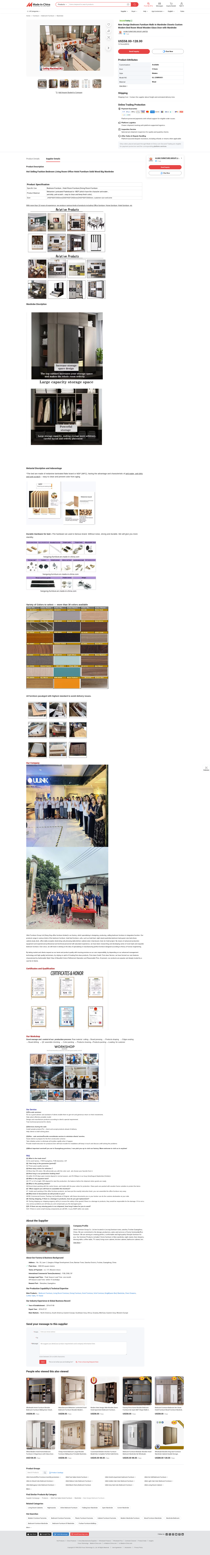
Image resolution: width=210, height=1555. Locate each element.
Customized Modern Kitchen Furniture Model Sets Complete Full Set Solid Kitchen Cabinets (105, 1454)
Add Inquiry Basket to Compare (70, 92)
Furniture (36, 16)
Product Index (142, 1541)
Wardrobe (60, 16)
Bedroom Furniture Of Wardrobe (63, 1523)
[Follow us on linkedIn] (182, 1534)
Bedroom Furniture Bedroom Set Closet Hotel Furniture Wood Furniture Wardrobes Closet (169, 1409)
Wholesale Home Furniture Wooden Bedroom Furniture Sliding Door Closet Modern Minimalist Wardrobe (39, 1409)
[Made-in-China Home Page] (38, 4)
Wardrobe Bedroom (172, 1518)
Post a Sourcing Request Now (87, 1362)
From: (36, 1332)
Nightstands (51, 1508)
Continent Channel (130, 1541)
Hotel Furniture (87, 1293)
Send (43, 1362)
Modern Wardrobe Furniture (130, 1518)
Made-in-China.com (95, 1543)
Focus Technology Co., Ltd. (90, 1547)
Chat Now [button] (169, 51)
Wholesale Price (118, 1541)
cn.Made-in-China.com (125, 1543)
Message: (35, 1343)
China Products (71, 1541)
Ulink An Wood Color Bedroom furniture (39, 1481)
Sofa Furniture (99, 1293)
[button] (128, 4)
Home (28, 16)
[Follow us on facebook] (167, 1534)
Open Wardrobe (107, 1508)
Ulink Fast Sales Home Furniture (76, 1477)
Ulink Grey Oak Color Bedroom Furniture (118, 1485)
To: (37, 1338)
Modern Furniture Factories (37, 1518)
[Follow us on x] (170, 1534)
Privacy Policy (138, 1547)
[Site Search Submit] (134, 4)
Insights (151, 1541)
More (28, 1527)
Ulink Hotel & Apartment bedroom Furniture (120, 1477)
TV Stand (39, 1296)
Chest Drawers (130, 1293)
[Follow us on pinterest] (179, 1534)
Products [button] (61, 4)
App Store (31, 1534)
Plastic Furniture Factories (84, 1518)
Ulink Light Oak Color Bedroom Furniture (158, 1481)
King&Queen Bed (111, 1293)
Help (144, 11)
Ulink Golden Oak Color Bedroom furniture (119, 1481)
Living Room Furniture (61, 1293)
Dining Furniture (75, 1293)
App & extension (157, 11)
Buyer (134, 11)
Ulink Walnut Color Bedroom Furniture (78, 1481)
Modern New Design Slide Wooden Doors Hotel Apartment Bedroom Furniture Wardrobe (104, 1409)
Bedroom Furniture (47, 16)
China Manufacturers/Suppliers (87, 1541)
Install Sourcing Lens (81, 1534)
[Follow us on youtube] (176, 1534)
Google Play (45, 1534)
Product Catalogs (57, 1473)
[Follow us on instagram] (173, 1534)
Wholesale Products (105, 1541)
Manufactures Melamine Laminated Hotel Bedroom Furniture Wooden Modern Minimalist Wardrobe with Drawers (72, 1409)
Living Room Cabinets (35, 1508)
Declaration (128, 1547)
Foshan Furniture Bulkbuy (87, 1523)
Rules (182, 11)
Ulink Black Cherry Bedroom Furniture (78, 1485)
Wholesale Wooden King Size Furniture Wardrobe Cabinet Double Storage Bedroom (168, 1454)
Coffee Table (31, 1296)
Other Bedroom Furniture (68, 1508)
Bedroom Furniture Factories (61, 1518)
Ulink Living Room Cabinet (153, 1485)
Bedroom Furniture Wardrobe (38, 1523)
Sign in (181, 6)
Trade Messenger (61, 1534)
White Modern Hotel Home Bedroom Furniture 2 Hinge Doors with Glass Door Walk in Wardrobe (39, 1454)
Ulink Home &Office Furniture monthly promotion (42, 1477)
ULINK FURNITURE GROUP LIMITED (135, 31)
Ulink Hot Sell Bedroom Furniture (155, 1477)
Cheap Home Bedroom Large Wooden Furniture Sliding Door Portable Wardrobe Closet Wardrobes (72, 1454)
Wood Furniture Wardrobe (153, 1518)
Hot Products (61, 1541)
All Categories (33, 11)
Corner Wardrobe (123, 1508)
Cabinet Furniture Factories (107, 1518)
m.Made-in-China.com (110, 1543)
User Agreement (117, 1547)
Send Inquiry (134, 51)
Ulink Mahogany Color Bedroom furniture (40, 1485)
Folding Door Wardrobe (90, 1508)
